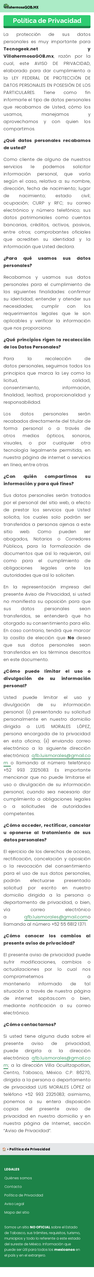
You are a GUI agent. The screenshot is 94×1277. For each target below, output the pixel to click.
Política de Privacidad (23, 1195)
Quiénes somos (18, 1178)
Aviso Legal (14, 1203)
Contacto (13, 1186)
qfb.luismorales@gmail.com (56, 917)
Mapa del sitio (17, 1212)
